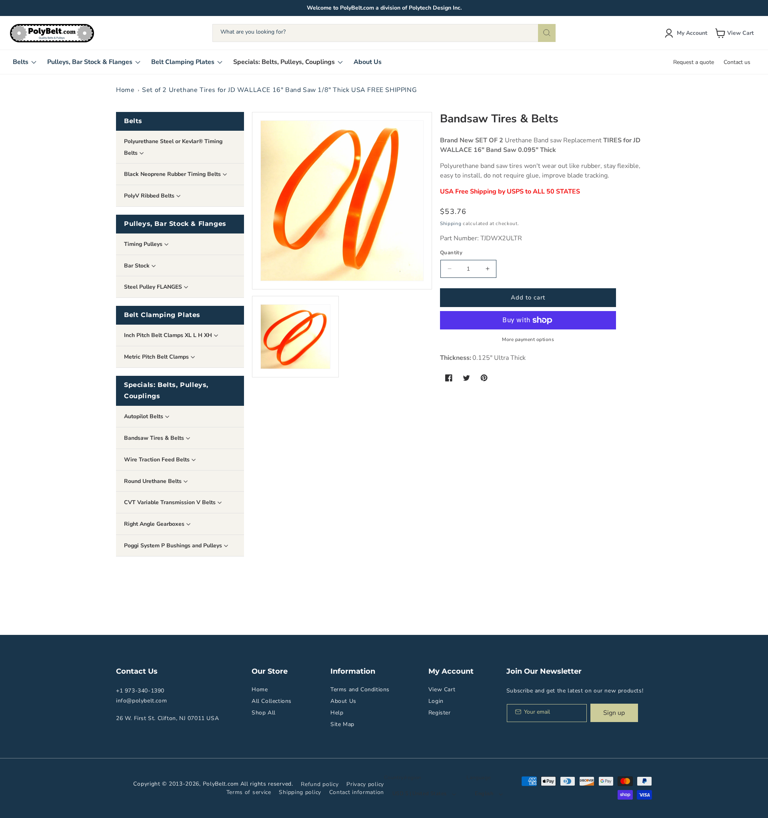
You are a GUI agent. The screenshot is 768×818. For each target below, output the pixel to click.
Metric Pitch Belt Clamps (157, 357)
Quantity (451, 252)
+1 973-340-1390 (140, 690)
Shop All (264, 712)
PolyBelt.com (221, 784)
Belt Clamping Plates (162, 315)
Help (336, 712)
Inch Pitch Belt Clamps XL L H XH (169, 335)
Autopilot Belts (144, 416)
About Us (343, 701)
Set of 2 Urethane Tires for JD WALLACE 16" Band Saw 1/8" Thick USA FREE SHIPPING (279, 90)
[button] (735, 33)
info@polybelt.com (141, 700)
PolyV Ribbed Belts (150, 196)
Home (125, 90)
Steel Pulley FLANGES (154, 287)
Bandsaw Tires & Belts (155, 438)
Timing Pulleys (144, 244)
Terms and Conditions (360, 689)
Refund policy (319, 784)
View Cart (441, 689)
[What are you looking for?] (547, 33)
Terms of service (248, 792)
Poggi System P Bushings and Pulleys (174, 545)
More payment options (528, 339)
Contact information (356, 792)
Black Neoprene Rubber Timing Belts (173, 174)
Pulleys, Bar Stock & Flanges (175, 223)
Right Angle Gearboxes (155, 524)
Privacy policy (365, 784)
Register (439, 712)
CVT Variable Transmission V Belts (170, 502)
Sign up (614, 712)
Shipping (451, 223)
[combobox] (384, 33)
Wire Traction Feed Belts (157, 459)
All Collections (272, 701)
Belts (133, 121)
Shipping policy (300, 792)
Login (436, 701)
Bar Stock (137, 265)
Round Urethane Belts (153, 481)
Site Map (342, 724)
